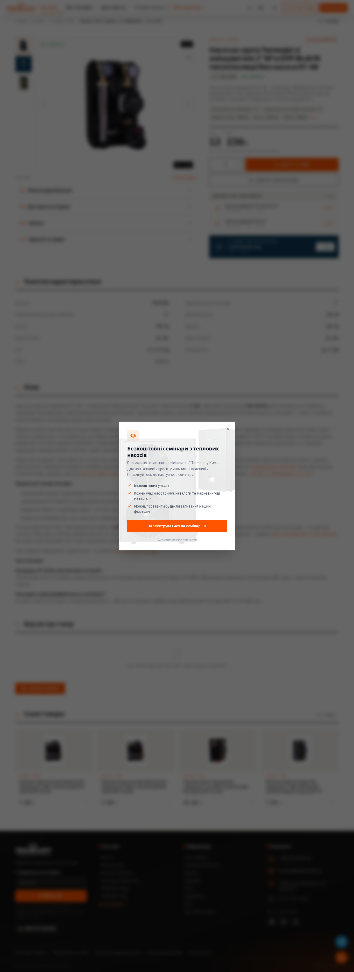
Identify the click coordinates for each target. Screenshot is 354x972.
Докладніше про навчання (177, 539)
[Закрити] (228, 429)
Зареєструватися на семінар (174, 526)
